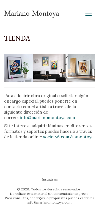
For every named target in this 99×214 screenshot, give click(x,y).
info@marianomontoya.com (47, 117)
